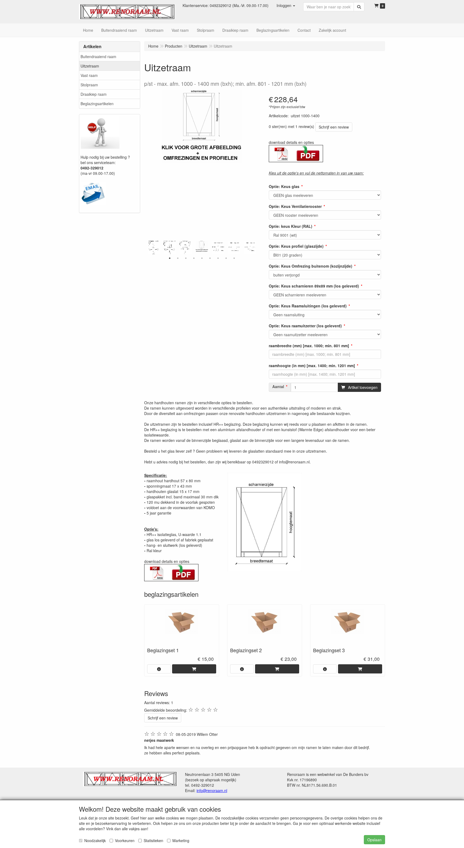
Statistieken (153, 840)
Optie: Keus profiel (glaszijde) (296, 246)
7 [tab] (218, 258)
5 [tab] (202, 258)
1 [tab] (169, 258)
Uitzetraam (90, 66)
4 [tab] (194, 258)
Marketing (180, 840)
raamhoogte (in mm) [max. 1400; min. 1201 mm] (312, 365)
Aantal (278, 386)
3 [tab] (186, 258)
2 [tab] (177, 258)
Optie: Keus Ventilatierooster (295, 206)
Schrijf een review (334, 127)
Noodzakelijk (95, 840)
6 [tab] (210, 258)
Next (257, 247)
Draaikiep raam (94, 94)
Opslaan (374, 839)
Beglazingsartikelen (97, 103)
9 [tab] (234, 258)
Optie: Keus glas (284, 186)
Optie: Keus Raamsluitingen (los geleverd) (308, 305)
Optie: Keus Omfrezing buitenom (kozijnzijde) (310, 266)
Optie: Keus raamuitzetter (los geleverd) (305, 325)
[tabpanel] (202, 246)
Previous (147, 247)
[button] (286, 5)
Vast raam (89, 75)
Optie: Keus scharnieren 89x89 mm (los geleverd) (314, 286)
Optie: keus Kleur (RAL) (290, 226)
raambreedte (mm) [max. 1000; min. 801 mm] (309, 345)
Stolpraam (89, 84)
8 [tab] (226, 258)
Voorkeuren (125, 840)
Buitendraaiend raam (98, 56)
